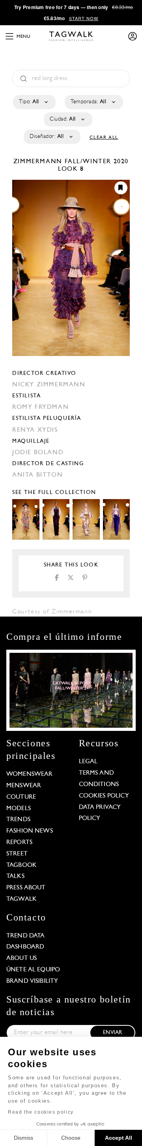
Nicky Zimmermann (49, 385)
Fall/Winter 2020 (97, 161)
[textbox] (34, 102)
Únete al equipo (33, 970)
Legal (88, 761)
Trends (18, 819)
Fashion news (29, 831)
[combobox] (34, 102)
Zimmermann (39, 161)
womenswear (29, 774)
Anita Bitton (37, 475)
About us (21, 958)
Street (17, 854)
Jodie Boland (38, 452)
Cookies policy (104, 796)
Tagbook (21, 865)
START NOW (84, 18)
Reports (19, 842)
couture (21, 797)
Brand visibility (32, 981)
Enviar (112, 1033)
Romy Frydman (40, 407)
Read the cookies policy (41, 1112)
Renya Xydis (35, 430)
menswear (23, 786)
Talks (15, 876)
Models (18, 808)
